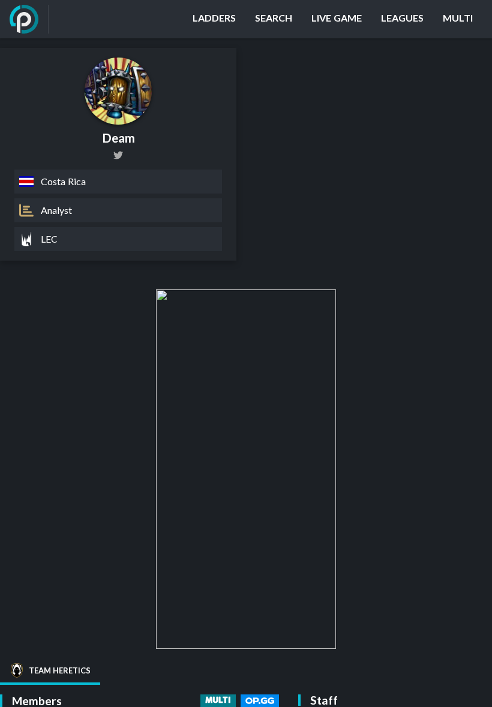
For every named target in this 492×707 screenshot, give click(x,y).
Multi (218, 700)
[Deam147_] (118, 155)
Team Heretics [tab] (60, 670)
